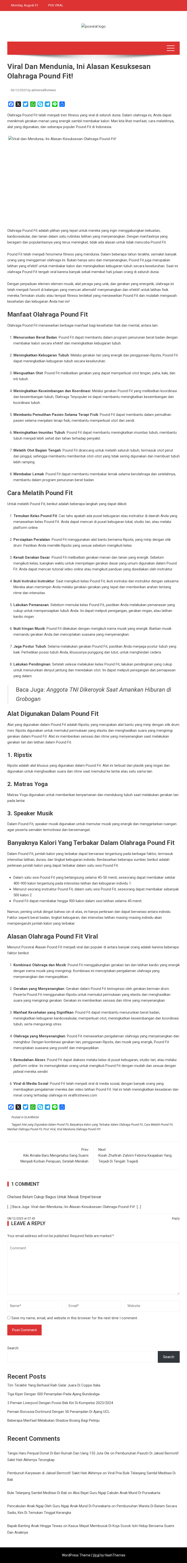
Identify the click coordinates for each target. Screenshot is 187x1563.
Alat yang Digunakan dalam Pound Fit (45, 1124)
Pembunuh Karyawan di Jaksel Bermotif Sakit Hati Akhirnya (54, 1473)
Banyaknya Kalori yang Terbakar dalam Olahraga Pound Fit (106, 1124)
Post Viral (49, 1129)
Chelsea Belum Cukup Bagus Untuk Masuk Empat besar (54, 1197)
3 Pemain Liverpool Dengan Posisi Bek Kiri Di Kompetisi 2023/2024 (60, 1403)
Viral (96, 1555)
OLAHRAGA (31, 1117)
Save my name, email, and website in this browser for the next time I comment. (74, 1318)
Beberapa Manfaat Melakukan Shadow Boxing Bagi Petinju (53, 1420)
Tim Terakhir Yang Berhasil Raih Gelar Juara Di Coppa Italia (53, 1385)
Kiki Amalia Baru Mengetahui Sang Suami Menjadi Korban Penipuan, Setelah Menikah (54, 1155)
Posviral (27, 947)
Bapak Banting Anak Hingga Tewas (34, 1526)
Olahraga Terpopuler (71, 397)
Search (13, 1348)
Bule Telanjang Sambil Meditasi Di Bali (37, 1493)
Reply (176, 1218)
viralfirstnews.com (82, 1095)
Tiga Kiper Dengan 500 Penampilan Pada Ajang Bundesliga (53, 1394)
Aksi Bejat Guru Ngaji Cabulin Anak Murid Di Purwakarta (116, 1493)
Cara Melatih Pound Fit (158, 1124)
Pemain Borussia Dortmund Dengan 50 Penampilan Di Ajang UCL (58, 1411)
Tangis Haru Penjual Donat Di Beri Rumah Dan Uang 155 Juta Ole (58, 1453)
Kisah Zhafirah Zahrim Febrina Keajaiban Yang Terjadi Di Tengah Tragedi (135, 1155)
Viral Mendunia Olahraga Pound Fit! (79, 1129)
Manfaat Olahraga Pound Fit (24, 1129)
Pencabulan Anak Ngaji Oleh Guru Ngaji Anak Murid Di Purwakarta (59, 1506)
